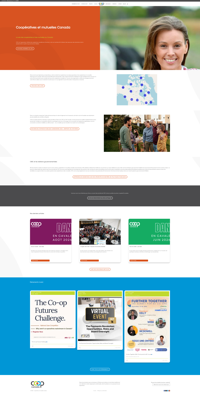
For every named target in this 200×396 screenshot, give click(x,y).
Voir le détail (70, 346)
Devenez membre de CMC (25, 48)
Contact (94, 390)
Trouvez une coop (37, 85)
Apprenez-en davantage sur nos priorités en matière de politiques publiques (100, 177)
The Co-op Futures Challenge (39, 341)
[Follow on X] (166, 390)
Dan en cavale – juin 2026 (136, 246)
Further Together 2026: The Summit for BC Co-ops (138, 354)
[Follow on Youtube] (169, 390)
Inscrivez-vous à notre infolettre (100, 198)
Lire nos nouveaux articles (100, 269)
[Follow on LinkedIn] (167, 390)
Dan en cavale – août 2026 (37, 246)
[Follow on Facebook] (164, 390)
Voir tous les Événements (100, 369)
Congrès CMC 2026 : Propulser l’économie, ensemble (92, 246)
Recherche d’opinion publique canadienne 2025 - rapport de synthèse (54, 128)
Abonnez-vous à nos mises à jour (161, 384)
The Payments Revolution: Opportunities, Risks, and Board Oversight (96, 343)
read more (35, 260)
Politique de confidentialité (102, 390)
